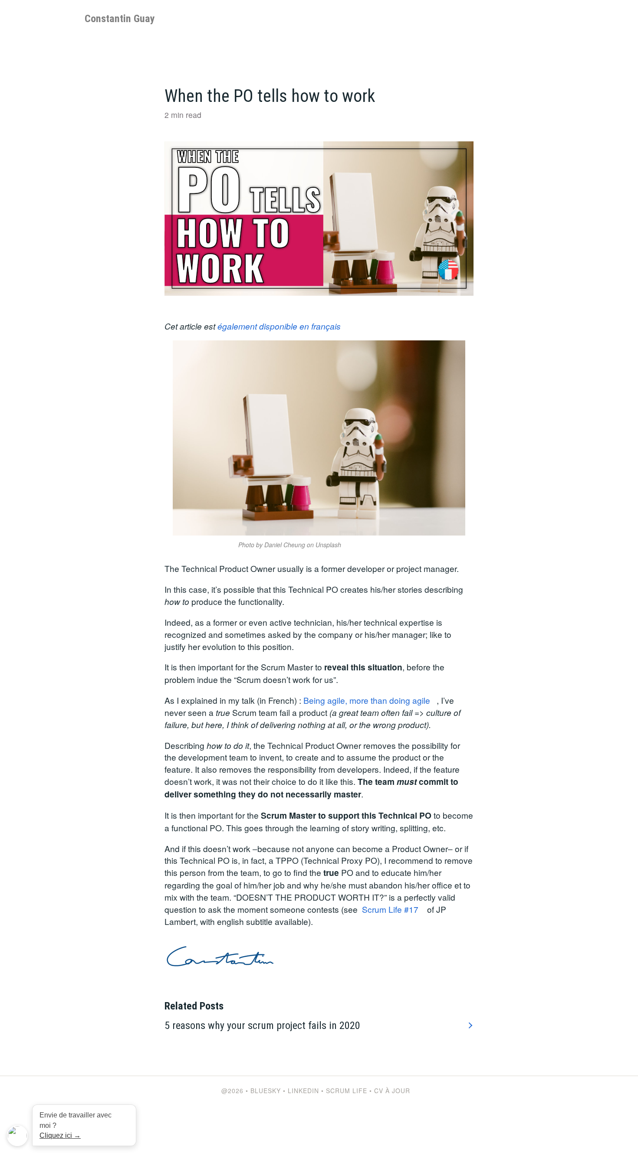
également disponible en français (279, 326)
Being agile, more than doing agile (366, 700)
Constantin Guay (120, 19)
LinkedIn (303, 1090)
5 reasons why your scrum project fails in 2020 (262, 1025)
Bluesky (265, 1090)
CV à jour (392, 1090)
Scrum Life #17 (390, 909)
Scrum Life (346, 1090)
